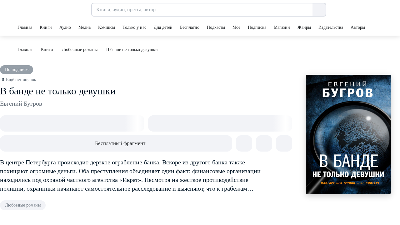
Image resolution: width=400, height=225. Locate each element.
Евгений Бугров (21, 103)
